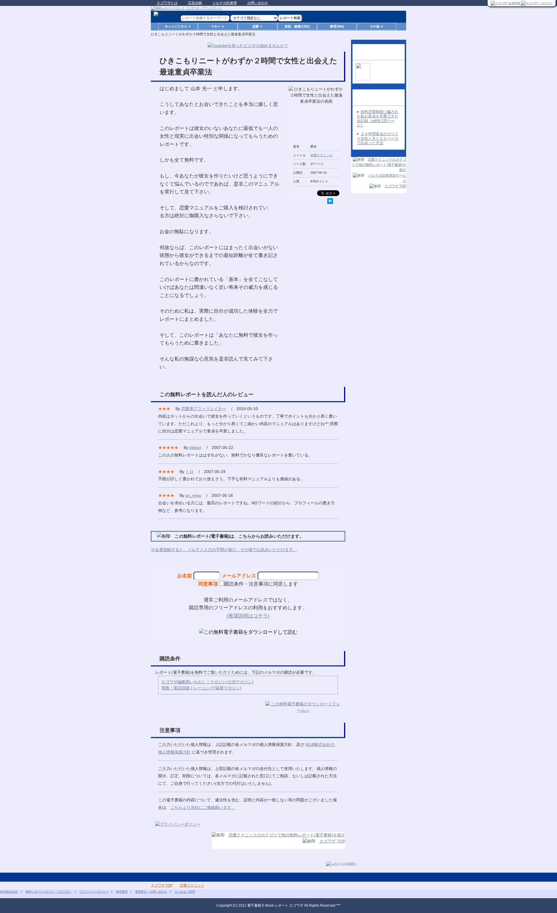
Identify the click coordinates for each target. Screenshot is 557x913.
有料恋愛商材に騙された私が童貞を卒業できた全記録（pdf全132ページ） (377, 119)
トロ (189, 471)
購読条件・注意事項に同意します (261, 584)
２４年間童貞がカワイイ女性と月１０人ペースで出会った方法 (377, 138)
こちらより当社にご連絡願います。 (202, 807)
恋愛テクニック (321, 155)
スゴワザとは (167, 3)
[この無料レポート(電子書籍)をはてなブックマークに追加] (330, 201)
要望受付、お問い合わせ (151, 891)
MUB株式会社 (9, 891)
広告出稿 (195, 3)
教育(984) (337, 26)
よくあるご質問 (185, 891)
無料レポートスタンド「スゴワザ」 (49, 891)
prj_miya (193, 495)
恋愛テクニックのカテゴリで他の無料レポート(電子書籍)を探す (287, 835)
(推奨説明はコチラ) (248, 616)
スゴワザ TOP (332, 841)
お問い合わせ (257, 3)
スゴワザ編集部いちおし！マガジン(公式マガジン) (207, 682)
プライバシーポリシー (93, 891)
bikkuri (195, 447)
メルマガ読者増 (224, 3)
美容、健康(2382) (297, 26)
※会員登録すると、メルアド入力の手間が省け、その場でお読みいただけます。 (224, 549)
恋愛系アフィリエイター (203, 408)
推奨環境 (122, 891)
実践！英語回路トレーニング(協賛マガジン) (201, 688)
